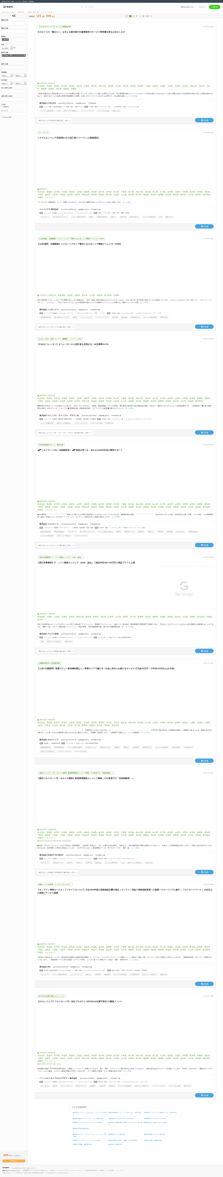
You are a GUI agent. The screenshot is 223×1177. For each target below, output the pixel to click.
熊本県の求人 (21, 12)
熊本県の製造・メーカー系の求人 (154, 1134)
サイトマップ (119, 1170)
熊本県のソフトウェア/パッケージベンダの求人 (87, 1122)
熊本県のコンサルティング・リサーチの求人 (87, 1140)
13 (147, 16)
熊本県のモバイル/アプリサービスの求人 (121, 1118)
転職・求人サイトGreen (8, 12)
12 (143, 16)
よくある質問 (110, 1170)
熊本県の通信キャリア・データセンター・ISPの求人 (124, 1112)
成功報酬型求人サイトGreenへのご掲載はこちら (35, 1170)
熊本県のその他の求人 (115, 1144)
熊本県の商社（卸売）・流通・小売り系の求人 (123, 1140)
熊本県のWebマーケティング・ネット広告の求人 (88, 1118)
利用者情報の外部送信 (91, 1170)
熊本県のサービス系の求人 (116, 1134)
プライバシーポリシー (63, 1170)
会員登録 (214, 7)
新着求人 (6, 107)
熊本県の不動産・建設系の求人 (82, 1144)
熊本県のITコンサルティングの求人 (155, 1118)
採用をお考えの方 (187, 7)
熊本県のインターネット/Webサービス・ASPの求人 (160, 1112)
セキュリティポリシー (77, 1170)
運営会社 (52, 1170)
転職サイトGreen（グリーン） (8, 7)
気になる (204, 120)
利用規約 (102, 1170)
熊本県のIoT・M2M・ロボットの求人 (155, 1122)
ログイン (202, 7)
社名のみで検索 (7, 117)
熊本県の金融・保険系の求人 (153, 1140)
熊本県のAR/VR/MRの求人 (81, 1128)
